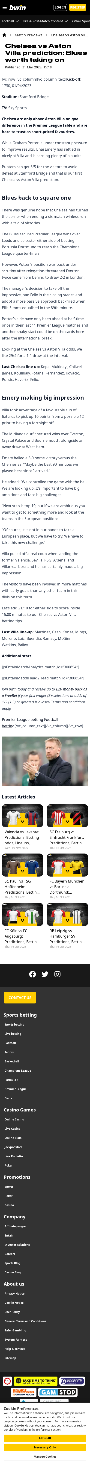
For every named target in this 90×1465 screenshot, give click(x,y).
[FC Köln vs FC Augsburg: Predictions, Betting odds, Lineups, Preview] (22, 914)
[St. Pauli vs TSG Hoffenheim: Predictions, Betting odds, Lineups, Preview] (22, 865)
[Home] (4, 35)
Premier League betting (22, 719)
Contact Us (20, 997)
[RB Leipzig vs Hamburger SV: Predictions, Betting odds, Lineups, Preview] (67, 914)
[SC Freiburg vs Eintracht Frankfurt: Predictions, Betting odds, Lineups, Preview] (67, 815)
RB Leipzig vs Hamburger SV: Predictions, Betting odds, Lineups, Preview (67, 936)
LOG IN (60, 7)
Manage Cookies (45, 1457)
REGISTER (77, 7)
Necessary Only (45, 1447)
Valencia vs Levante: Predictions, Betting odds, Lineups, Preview (22, 837)
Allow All (45, 1438)
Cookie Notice (24, 1425)
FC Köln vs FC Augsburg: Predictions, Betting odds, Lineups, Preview (22, 936)
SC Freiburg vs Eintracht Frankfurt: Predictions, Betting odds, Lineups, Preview (67, 837)
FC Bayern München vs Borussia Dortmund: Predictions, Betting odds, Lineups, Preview (67, 887)
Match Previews (28, 35)
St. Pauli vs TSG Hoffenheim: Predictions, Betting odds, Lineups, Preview (22, 887)
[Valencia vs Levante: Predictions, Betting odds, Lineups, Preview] (22, 815)
